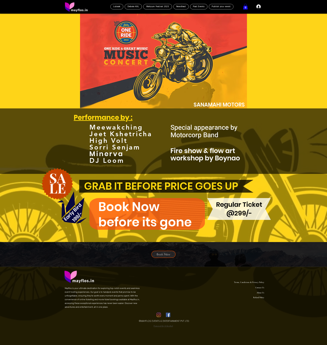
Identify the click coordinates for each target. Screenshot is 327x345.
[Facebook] (168, 315)
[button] (245, 6)
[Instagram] (159, 315)
